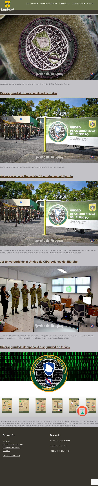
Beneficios (63, 3)
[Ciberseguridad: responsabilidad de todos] (49, 130)
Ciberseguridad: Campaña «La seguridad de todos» (35, 347)
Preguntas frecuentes (11, 447)
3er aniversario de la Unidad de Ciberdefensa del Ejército (39, 261)
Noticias (6, 441)
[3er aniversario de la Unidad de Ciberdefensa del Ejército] (49, 299)
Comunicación (77, 3)
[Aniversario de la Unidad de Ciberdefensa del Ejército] (49, 47)
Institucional (31, 3)
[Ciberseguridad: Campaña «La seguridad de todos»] (49, 384)
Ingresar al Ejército (48, 3)
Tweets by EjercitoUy (11, 455)
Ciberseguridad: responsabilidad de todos (28, 93)
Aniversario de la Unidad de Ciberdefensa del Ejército (36, 176)
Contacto (91, 3)
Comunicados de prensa (13, 444)
